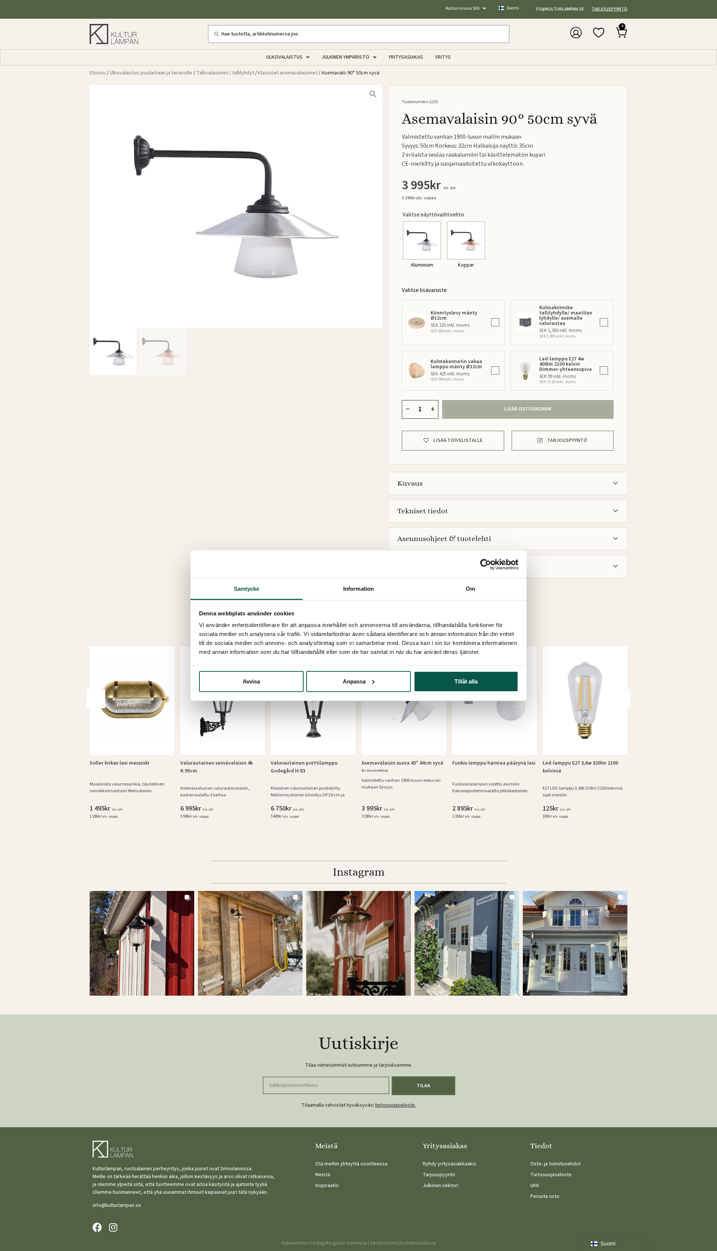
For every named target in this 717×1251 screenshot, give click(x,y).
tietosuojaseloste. (395, 1105)
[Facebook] (97, 1227)
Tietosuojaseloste (551, 1174)
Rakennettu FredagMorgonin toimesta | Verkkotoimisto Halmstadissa (358, 1243)
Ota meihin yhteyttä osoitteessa (351, 1164)
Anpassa (354, 681)
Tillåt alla (466, 681)
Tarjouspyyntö (609, 9)
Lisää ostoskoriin (527, 409)
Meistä (322, 1174)
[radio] (422, 240)
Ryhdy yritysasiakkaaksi (449, 1164)
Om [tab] (470, 588)
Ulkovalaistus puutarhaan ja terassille (151, 73)
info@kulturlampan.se (558, 9)
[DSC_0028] (236, 206)
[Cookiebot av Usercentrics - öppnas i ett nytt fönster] (485, 564)
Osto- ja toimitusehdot (555, 1164)
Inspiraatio (327, 1185)
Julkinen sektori (440, 1185)
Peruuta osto (544, 1196)
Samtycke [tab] (247, 588)
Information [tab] (358, 588)
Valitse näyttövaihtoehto (433, 215)
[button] (621, 698)
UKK (534, 1185)
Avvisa (251, 681)
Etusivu (98, 73)
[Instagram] (113, 1227)
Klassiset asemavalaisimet (287, 73)
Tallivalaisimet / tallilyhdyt (225, 73)
